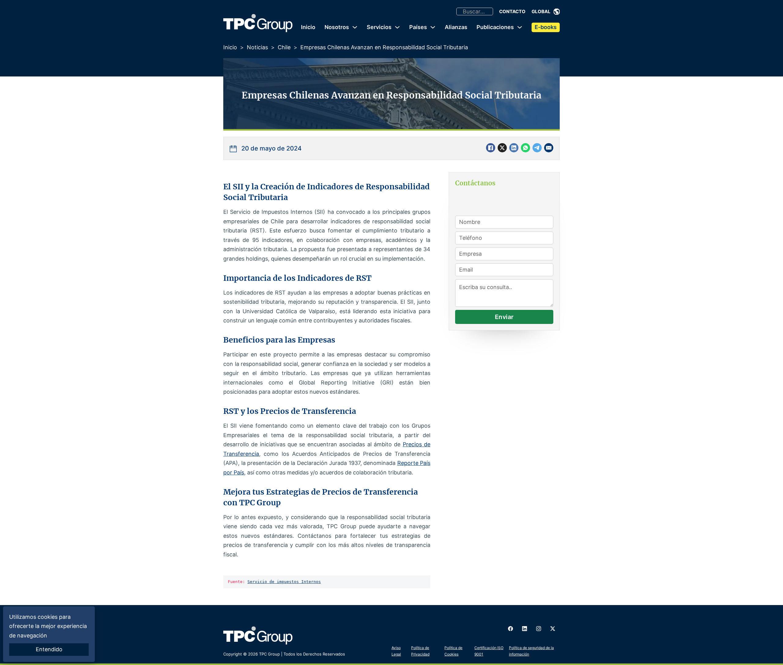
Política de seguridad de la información (531, 650)
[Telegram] (537, 147)
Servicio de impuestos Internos (284, 581)
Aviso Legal (396, 650)
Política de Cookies (453, 650)
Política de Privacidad (420, 650)
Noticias (257, 47)
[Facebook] (490, 147)
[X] (502, 147)
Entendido (49, 649)
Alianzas (456, 27)
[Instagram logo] (539, 629)
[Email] (548, 147)
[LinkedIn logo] (525, 629)
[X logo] (553, 629)
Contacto (512, 11)
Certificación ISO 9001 (488, 650)
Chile (284, 47)
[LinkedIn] (513, 147)
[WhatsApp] (525, 147)
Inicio (308, 27)
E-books (546, 27)
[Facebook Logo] (510, 629)
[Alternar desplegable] (557, 12)
